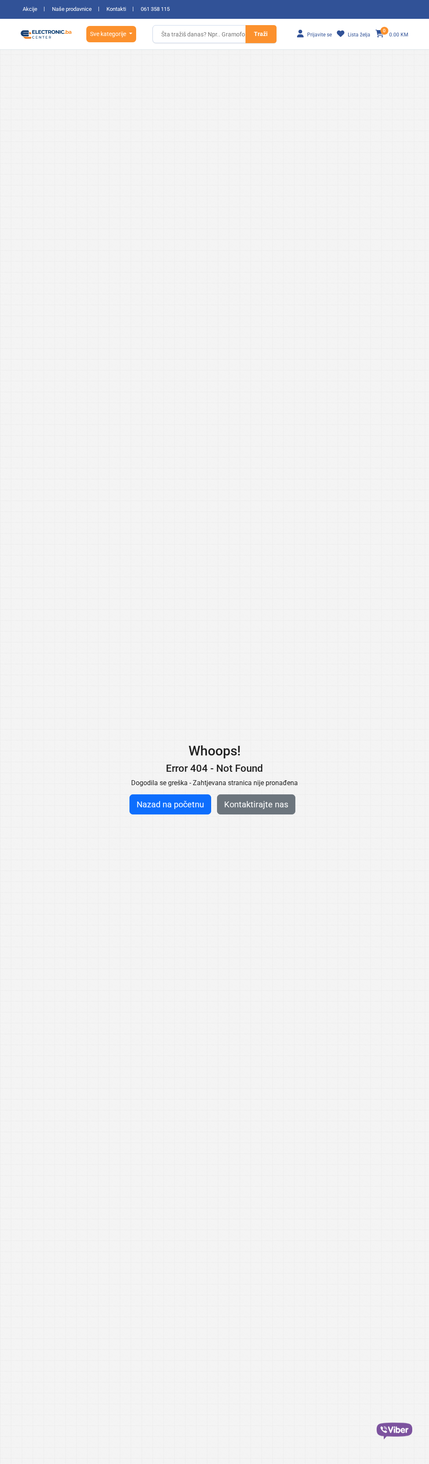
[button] (111, 34)
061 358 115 (155, 9)
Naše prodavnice (72, 9)
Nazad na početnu (170, 804)
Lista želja (358, 35)
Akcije (30, 9)
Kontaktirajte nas (256, 804)
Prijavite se (319, 35)
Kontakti (116, 9)
